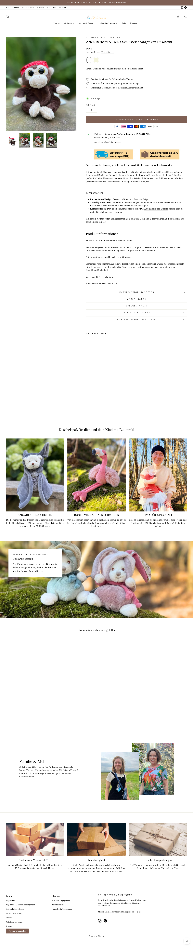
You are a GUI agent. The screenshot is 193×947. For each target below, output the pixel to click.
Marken (62, 7)
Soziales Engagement (61, 900)
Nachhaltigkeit (58, 905)
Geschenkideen (43, 7)
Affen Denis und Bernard (156, 209)
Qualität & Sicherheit (136, 313)
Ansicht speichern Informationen (107, 142)
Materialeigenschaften (136, 292)
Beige (96, 60)
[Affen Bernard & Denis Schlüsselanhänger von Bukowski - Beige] (91, 398)
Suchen (9, 896)
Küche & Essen (28, 7)
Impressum (10, 900)
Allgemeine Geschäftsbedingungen (20, 905)
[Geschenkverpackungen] (158, 839)
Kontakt (9, 926)
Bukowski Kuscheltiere (103, 38)
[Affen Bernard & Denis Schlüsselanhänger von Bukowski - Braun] (87, 398)
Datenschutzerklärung (15, 909)
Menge (90, 105)
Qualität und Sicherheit (97, 270)
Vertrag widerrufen (17, 931)
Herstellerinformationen (136, 320)
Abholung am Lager (14, 922)
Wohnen (15, 7)
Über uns (55, 896)
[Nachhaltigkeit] (96, 839)
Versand (9, 918)
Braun (89, 60)
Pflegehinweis (136, 306)
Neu (7, 7)
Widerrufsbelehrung (14, 913)
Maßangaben (136, 299)
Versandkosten (107, 52)
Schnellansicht (27, 700)
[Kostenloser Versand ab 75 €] (35, 839)
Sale (55, 7)
